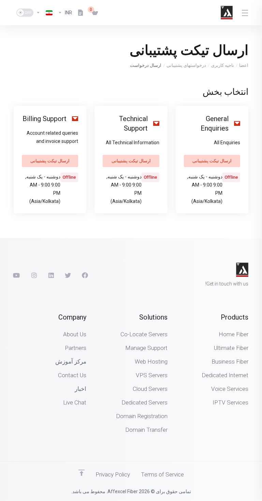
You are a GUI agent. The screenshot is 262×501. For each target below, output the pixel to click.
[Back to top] (81, 472)
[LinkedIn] (50, 275)
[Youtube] (16, 275)
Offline (231, 177)
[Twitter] (67, 275)
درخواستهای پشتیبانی (186, 65)
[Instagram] (33, 275)
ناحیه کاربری (222, 65)
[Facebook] (84, 275)
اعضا (243, 65)
